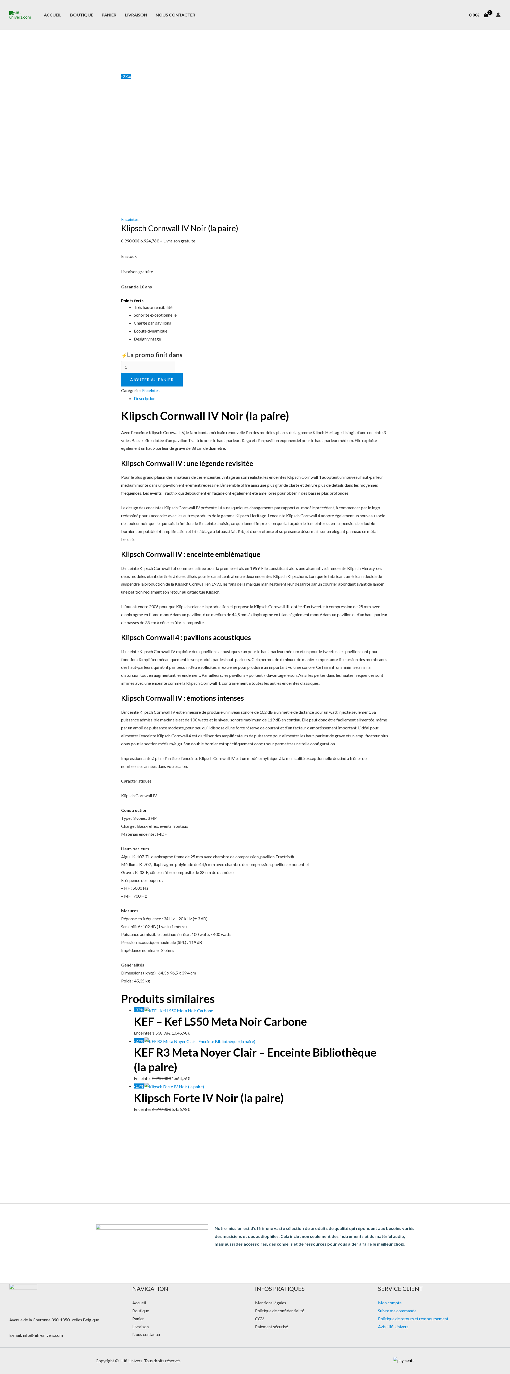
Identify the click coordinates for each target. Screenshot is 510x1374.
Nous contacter (175, 14)
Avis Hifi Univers (393, 1326)
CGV (259, 1318)
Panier (109, 14)
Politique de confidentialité (279, 1310)
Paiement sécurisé (271, 1326)
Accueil (53, 14)
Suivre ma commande (397, 1310)
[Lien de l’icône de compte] (498, 14)
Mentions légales (270, 1302)
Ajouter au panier (152, 379)
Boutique (81, 14)
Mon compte (390, 1302)
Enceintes (130, 219)
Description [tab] (144, 398)
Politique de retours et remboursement (413, 1318)
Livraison (136, 14)
